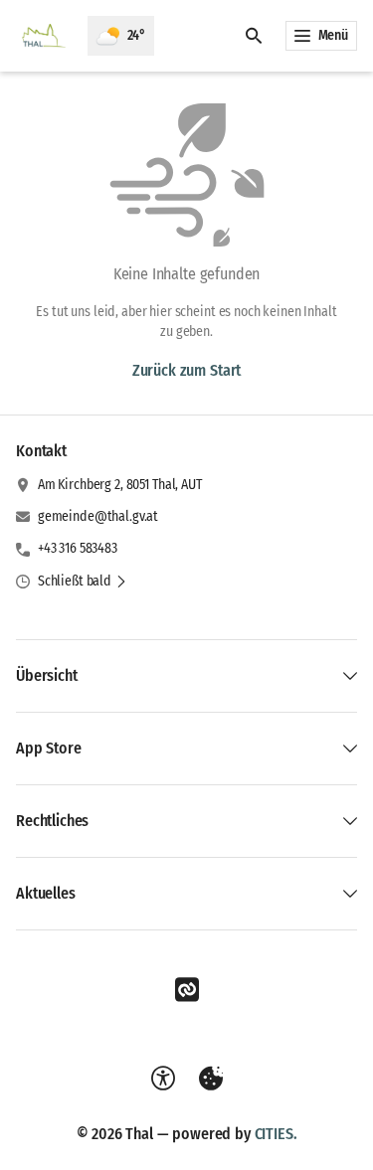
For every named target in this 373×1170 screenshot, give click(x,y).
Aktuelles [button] (46, 893)
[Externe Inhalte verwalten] (211, 1078)
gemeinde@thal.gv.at (98, 516)
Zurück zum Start (186, 370)
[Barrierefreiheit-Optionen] (163, 1078)
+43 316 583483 (77, 548)
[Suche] (254, 36)
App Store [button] (49, 748)
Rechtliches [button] (52, 820)
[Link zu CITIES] (187, 990)
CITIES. (276, 1133)
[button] (82, 581)
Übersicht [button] (47, 675)
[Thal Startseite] (44, 36)
